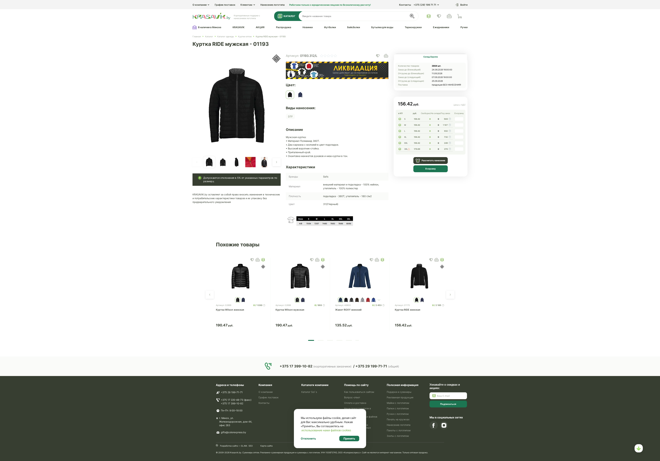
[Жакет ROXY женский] (359, 276)
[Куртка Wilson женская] (240, 276)
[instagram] (444, 425)
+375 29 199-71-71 (232, 392)
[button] (197, 162)
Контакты (405, 4)
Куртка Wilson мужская (290, 309)
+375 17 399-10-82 (232, 403)
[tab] (431, 56)
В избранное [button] (252, 260)
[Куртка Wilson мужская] (300, 276)
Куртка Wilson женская (230, 309)
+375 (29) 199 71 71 (425, 4)
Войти (464, 4)
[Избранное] (428, 16)
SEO (251, 446)
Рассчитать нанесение (433, 160)
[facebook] (434, 425)
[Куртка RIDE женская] (419, 276)
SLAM (243, 446)
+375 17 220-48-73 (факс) (236, 399)
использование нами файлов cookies (326, 430)
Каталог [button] (289, 16)
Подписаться (448, 404)
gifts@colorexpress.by (233, 432)
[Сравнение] (449, 16)
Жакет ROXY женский (348, 309)
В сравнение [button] (258, 260)
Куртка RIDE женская (407, 309)
